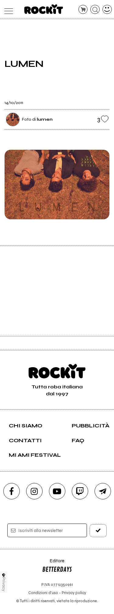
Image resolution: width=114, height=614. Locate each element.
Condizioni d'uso (43, 592)
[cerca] (95, 9)
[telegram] (103, 491)
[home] (43, 9)
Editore (53, 563)
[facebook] (11, 491)
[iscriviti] (98, 530)
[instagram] (34, 491)
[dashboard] (107, 9)
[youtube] (57, 491)
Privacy (3, 584)
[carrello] (83, 9)
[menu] (7, 9)
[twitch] (80, 491)
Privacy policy (74, 592)
